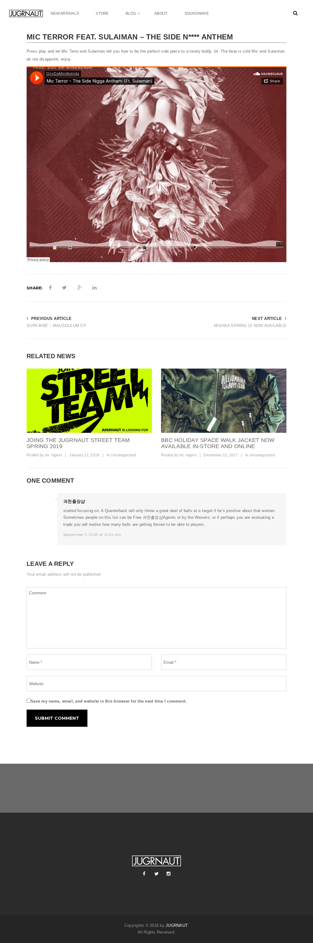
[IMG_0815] (89, 401)
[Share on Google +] (79, 288)
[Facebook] (144, 873)
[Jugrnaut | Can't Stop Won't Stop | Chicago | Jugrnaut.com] (26, 13)
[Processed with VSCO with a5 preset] (223, 401)
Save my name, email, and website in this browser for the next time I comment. (108, 701)
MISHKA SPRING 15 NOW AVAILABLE (250, 325)
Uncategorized (123, 455)
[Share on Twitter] (64, 288)
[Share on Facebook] (50, 288)
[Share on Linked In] (94, 288)
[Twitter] (156, 873)
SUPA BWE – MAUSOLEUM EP (56, 325)
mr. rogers (53, 455)
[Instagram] (168, 873)
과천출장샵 (74, 501)
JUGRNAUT (176, 925)
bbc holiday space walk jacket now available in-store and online (217, 443)
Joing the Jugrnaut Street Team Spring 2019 (78, 443)
